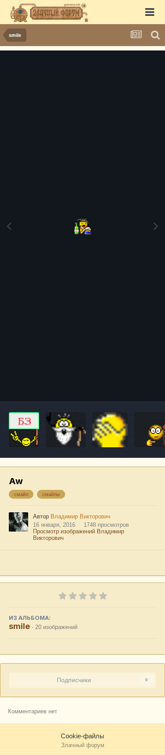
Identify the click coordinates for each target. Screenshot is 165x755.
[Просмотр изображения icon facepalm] (110, 429)
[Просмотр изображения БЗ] (24, 429)
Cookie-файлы (82, 736)
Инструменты (125, 384)
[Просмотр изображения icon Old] (66, 429)
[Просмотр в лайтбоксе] (83, 226)
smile (19, 626)
